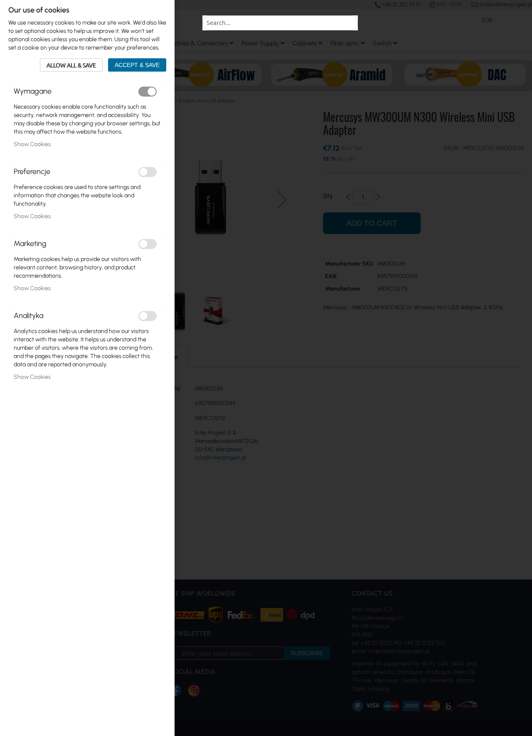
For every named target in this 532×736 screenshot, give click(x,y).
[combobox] (280, 22)
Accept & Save (137, 65)
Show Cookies (32, 144)
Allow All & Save (71, 65)
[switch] (147, 92)
